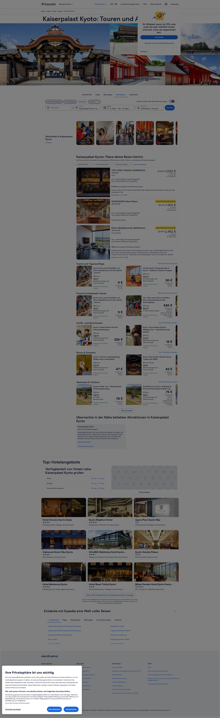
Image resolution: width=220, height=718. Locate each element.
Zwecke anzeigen (13, 709)
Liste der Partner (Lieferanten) (17, 703)
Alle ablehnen (54, 709)
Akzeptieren (71, 709)
